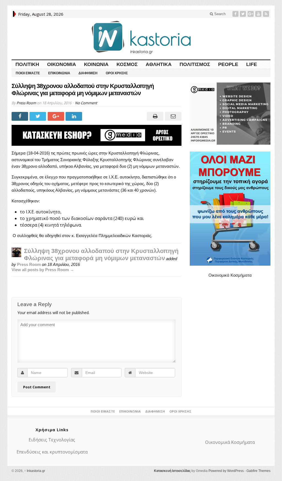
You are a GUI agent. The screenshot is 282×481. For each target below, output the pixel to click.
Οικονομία (61, 64)
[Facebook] (236, 14)
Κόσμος (127, 64)
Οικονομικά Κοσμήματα (230, 275)
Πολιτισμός (195, 64)
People (228, 64)
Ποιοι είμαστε (28, 73)
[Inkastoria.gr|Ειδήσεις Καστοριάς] (141, 37)
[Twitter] (243, 14)
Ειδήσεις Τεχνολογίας (52, 440)
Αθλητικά (159, 64)
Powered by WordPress (226, 471)
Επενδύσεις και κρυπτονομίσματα (52, 452)
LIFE (251, 64)
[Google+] (251, 14)
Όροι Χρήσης (117, 73)
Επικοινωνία (59, 73)
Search (219, 14)
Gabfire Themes (258, 471)
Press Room (26, 102)
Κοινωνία (96, 64)
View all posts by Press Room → (43, 269)
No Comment (86, 102)
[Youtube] (259, 14)
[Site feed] (266, 14)
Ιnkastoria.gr (34, 471)
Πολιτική (27, 64)
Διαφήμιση (87, 73)
